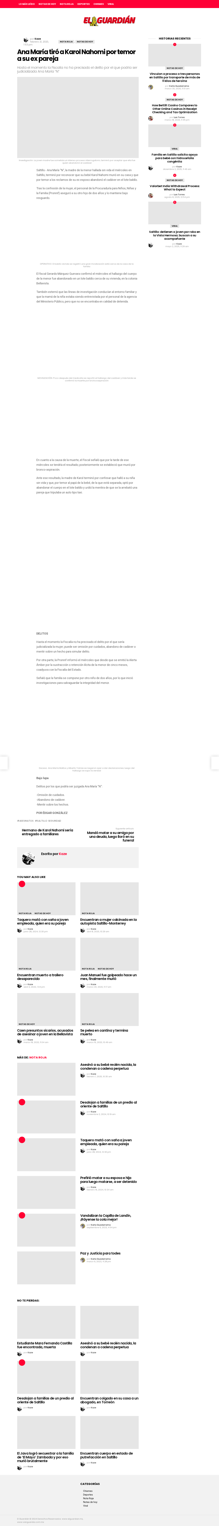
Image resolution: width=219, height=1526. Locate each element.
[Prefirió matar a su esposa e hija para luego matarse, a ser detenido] (46, 1192)
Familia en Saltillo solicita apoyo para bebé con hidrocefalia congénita (175, 158)
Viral (111, 4)
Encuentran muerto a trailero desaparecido (40, 977)
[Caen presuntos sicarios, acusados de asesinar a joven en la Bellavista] (46, 1009)
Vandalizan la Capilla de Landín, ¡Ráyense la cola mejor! (105, 1217)
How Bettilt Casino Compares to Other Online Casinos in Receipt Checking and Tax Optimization (174, 108)
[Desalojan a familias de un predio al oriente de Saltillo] (46, 1117)
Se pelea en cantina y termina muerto (104, 1032)
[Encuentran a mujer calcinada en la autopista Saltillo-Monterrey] (109, 898)
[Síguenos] (192, 4)
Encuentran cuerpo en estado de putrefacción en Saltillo (106, 1455)
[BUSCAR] (199, 4)
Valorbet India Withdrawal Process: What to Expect (175, 188)
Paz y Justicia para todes (100, 1253)
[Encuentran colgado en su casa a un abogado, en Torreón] (109, 1377)
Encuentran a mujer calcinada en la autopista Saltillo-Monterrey (108, 921)
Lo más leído (27, 4)
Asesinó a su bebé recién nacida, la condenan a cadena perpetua (108, 1066)
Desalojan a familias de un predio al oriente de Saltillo (108, 1104)
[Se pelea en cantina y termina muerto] (109, 1009)
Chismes (98, 4)
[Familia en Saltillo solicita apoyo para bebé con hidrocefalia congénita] (174, 135)
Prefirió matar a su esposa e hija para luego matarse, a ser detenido (108, 1179)
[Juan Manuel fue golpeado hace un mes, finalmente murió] (109, 954)
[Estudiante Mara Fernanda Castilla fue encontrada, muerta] (46, 1322)
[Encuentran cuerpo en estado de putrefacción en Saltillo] (109, 1432)
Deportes (83, 4)
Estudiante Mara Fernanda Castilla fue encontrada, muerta (44, 1345)
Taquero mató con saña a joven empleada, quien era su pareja (43, 921)
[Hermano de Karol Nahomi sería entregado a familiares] (4, 763)
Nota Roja (67, 4)
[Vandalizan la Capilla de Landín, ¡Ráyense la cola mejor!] (46, 1230)
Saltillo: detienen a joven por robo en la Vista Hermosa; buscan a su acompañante (174, 235)
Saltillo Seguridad (49, 820)
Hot (22, 884)
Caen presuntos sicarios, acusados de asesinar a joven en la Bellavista (45, 1032)
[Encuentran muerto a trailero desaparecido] (46, 954)
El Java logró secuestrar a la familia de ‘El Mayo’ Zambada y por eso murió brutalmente (45, 1457)
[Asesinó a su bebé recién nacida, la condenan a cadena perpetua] (46, 1079)
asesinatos (26, 820)
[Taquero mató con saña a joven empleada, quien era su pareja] (46, 898)
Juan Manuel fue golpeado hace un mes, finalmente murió (108, 977)
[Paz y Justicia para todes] (46, 1267)
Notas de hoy (47, 4)
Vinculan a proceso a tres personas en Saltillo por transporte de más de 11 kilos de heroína (174, 77)
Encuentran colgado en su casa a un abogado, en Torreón (109, 1400)
